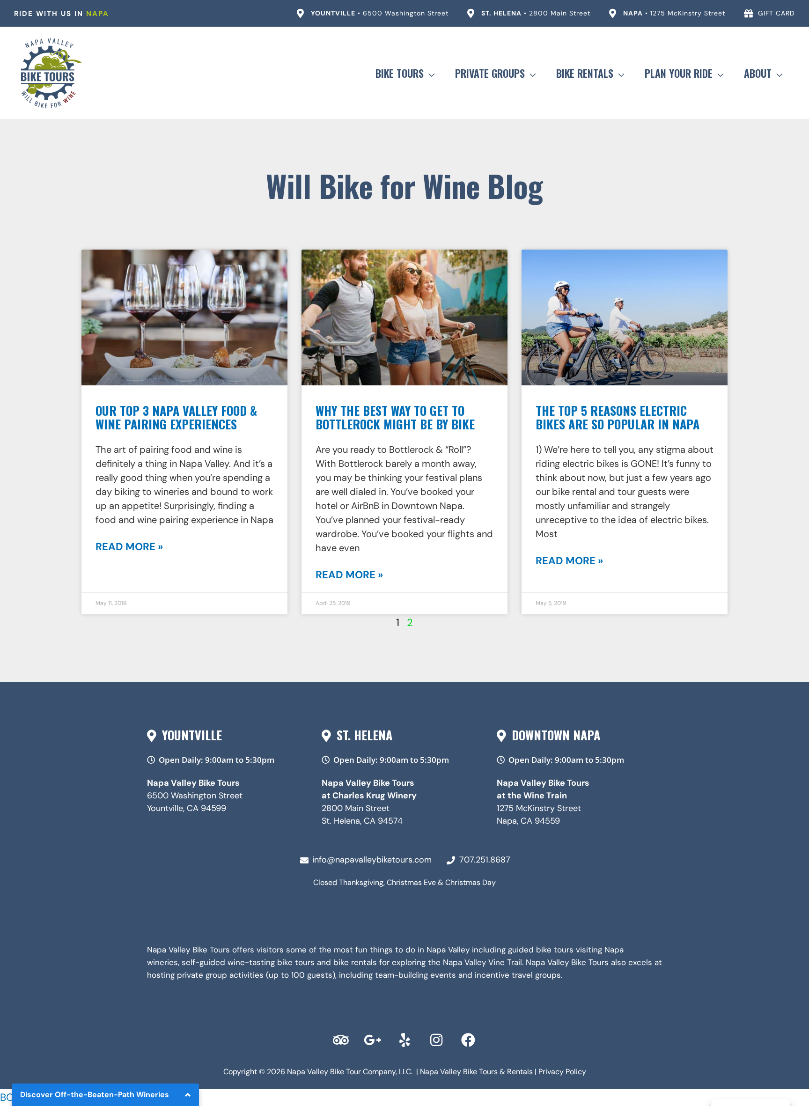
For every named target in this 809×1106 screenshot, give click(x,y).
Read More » (129, 546)
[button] (429, 73)
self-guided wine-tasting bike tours (248, 962)
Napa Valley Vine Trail (482, 962)
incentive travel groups (518, 975)
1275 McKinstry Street (539, 808)
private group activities (220, 975)
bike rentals (355, 962)
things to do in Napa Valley (420, 949)
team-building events (415, 975)
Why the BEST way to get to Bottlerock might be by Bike (395, 417)
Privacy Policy (562, 1072)
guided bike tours (541, 949)
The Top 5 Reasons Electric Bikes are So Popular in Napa (617, 417)
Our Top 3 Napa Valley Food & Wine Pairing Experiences (176, 417)
